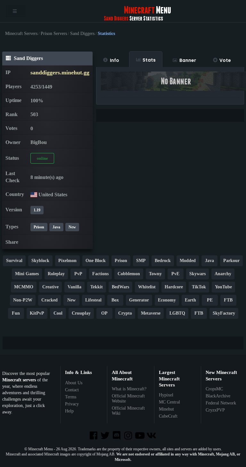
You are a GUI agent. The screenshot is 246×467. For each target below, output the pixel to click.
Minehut (166, 409)
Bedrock (163, 260)
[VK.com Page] (152, 436)
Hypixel (166, 395)
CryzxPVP (215, 410)
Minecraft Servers (21, 33)
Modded (188, 260)
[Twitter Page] (105, 436)
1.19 (37, 210)
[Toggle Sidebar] (16, 11)
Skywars (197, 273)
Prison (39, 227)
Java (56, 227)
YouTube (223, 286)
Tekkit (96, 286)
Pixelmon (67, 260)
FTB (228, 300)
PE (210, 300)
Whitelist (147, 286)
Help (69, 411)
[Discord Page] (117, 436)
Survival (14, 260)
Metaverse (150, 313)
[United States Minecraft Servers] (33, 194)
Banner (187, 60)
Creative (50, 286)
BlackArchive (218, 396)
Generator (139, 300)
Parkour (231, 260)
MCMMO (23, 286)
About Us (73, 382)
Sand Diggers (82, 33)
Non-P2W (22, 300)
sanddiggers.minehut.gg (59, 72)
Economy (167, 300)
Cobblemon (129, 273)
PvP (78, 273)
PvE (175, 273)
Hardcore (174, 286)
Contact (72, 389)
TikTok (199, 286)
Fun (16, 313)
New (72, 227)
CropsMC (214, 388)
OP (104, 313)
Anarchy (223, 273)
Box (115, 300)
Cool (57, 313)
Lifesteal (93, 300)
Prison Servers (54, 33)
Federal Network (221, 403)
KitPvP (37, 313)
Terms (70, 397)
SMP (141, 260)
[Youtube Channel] (140, 436)
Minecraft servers (19, 380)
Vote (225, 60)
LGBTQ (177, 313)
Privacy (72, 404)
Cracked (49, 300)
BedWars (120, 286)
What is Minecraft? (129, 388)
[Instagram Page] (129, 436)
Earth (190, 300)
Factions (100, 273)
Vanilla (74, 286)
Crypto (125, 313)
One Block (96, 260)
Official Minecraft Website (128, 398)
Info (114, 60)
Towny (155, 273)
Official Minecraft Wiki (128, 411)
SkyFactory (224, 313)
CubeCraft (168, 416)
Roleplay (56, 273)
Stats (149, 60)
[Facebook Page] (94, 436)
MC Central (169, 402)
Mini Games (27, 273)
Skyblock (40, 260)
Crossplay (81, 313)
